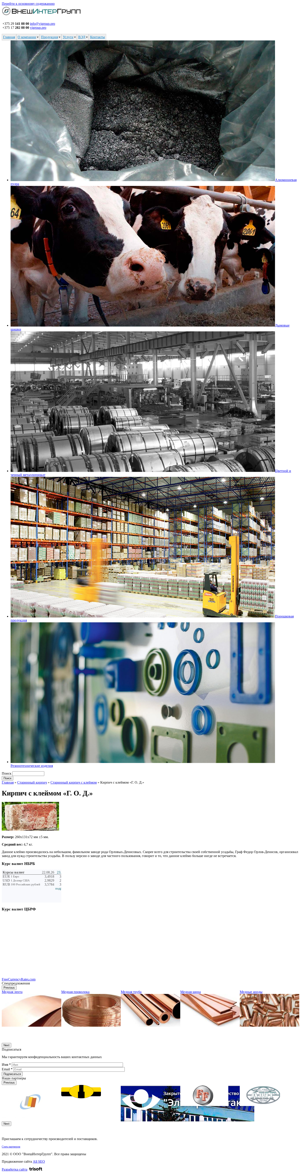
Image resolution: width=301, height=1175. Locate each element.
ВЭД (81, 37)
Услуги (68, 37)
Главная (9, 37)
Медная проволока (75, 992)
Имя (6, 1064)
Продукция (49, 37)
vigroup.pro (38, 27)
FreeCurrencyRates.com (18, 979)
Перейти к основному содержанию (28, 3)
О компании (27, 37)
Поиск (7, 773)
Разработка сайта (14, 1169)
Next (6, 1045)
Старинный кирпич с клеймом (73, 782)
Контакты (97, 37)
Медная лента (12, 992)
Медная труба (131, 992)
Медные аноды (251, 992)
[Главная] (41, 15)
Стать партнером (11, 1146)
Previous (9, 987)
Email (7, 1069)
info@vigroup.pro (42, 23)
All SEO (39, 1161)
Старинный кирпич (32, 782)
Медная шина (190, 992)
